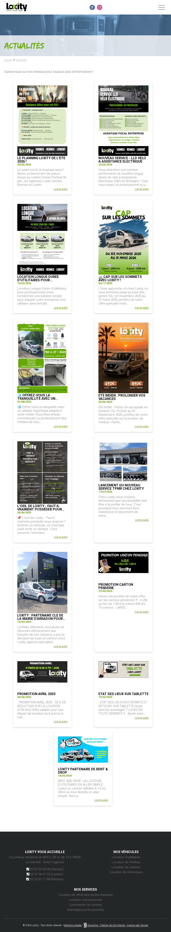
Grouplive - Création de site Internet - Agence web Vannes (117, 925)
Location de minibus (126, 862)
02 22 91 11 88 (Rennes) (46, 879)
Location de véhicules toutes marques (85, 895)
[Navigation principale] (161, 8)
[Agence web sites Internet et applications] (85, 925)
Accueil (8, 60)
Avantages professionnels (85, 910)
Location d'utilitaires (126, 857)
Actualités (21, 60)
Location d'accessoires (85, 900)
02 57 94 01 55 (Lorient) (46, 874)
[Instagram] (99, 7)
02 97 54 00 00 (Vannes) (46, 869)
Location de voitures (126, 867)
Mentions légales (73, 925)
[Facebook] (92, 7)
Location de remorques (126, 872)
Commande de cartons (85, 905)
